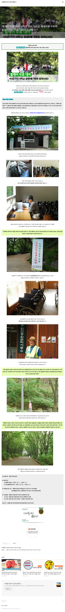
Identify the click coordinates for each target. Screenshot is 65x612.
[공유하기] (7, 543)
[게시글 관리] (9, 543)
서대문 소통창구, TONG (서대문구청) (10, 603)
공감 (3, 606)
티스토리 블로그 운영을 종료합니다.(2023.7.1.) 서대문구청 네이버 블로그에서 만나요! (24, 585)
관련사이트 (4, 601)
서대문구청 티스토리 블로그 (9, 2)
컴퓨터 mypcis (5, 608)
